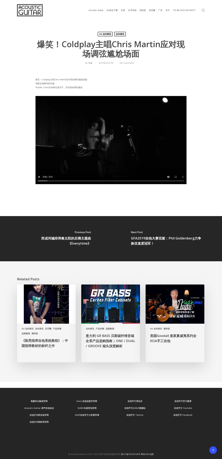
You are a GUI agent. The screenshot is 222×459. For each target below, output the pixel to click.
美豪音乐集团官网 (39, 401)
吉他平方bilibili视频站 (135, 408)
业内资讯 (120, 34)
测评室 (35, 333)
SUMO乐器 (82, 408)
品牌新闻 (26, 333)
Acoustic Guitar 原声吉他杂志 (39, 408)
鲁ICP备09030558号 (131, 454)
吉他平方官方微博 (182, 401)
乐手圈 (48, 328)
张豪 (90, 62)
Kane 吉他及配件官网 (87, 401)
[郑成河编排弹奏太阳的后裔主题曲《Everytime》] (55, 238)
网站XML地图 (147, 454)
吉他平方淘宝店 (135, 401)
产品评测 (57, 328)
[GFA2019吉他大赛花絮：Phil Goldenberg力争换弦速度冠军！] (166, 238)
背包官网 (92, 408)
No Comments (127, 62)
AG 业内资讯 (105, 34)
